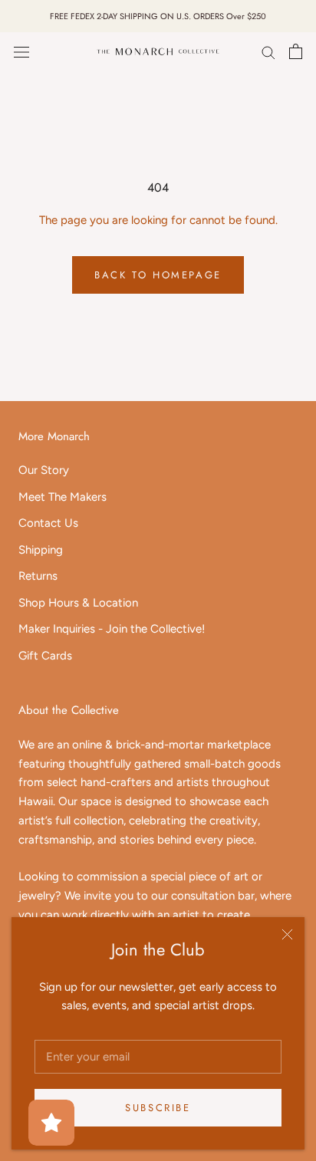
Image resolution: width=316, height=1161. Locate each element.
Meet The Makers (62, 497)
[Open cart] (295, 51)
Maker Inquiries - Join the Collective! (111, 629)
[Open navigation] (21, 52)
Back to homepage (158, 275)
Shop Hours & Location (78, 603)
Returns (38, 576)
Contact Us (48, 523)
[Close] (287, 934)
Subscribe (157, 1107)
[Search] (268, 51)
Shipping (40, 550)
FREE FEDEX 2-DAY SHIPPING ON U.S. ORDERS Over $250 (158, 16)
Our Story (43, 470)
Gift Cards (45, 656)
